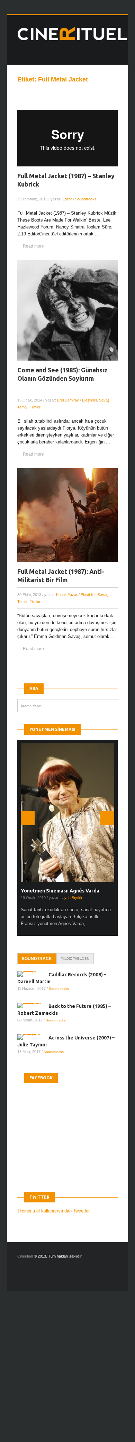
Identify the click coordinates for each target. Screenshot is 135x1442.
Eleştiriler (89, 400)
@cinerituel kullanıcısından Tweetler (53, 1211)
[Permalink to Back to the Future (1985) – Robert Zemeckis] (32, 1005)
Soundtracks (86, 199)
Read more (33, 246)
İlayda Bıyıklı (71, 898)
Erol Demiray (68, 400)
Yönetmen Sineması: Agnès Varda (60, 890)
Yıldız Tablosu (75, 958)
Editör (67, 199)
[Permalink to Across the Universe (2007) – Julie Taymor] (32, 1037)
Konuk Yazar (67, 595)
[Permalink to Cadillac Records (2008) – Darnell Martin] (32, 974)
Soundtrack (37, 958)
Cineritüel (25, 1256)
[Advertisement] (67, 1372)
